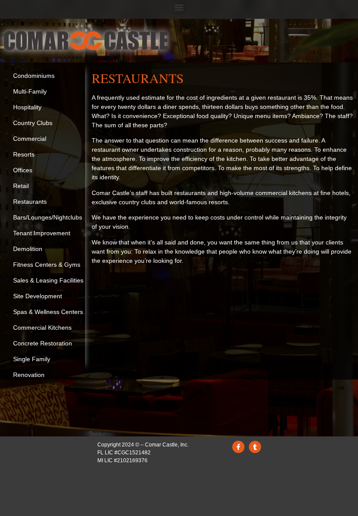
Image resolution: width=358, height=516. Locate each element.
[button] (179, 7)
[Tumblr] (255, 447)
